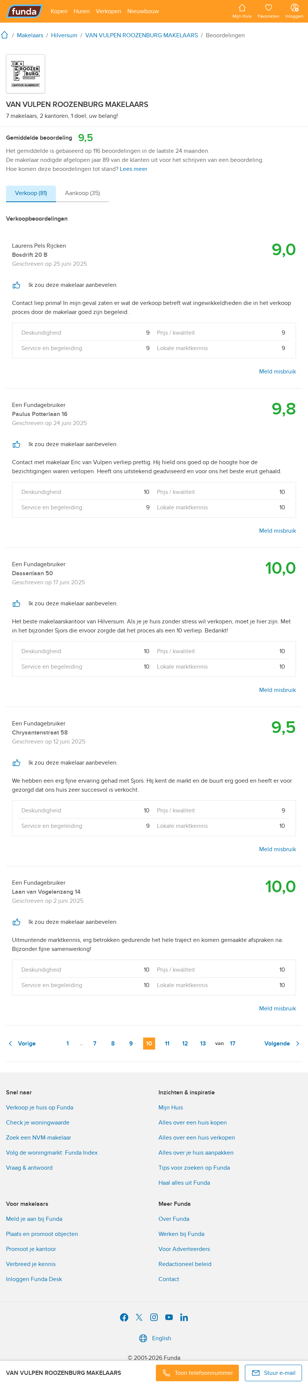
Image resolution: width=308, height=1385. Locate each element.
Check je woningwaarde (37, 1122)
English (161, 1338)
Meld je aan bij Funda (34, 1219)
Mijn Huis (171, 1107)
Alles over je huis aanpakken (196, 1152)
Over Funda (174, 1219)
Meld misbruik (277, 371)
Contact (169, 1279)
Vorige (27, 1043)
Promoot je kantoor (31, 1249)
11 (167, 1043)
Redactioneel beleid (185, 1264)
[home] (6, 34)
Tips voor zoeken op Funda (194, 1168)
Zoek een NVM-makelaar (38, 1137)
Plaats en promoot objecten (42, 1234)
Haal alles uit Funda (184, 1183)
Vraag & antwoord (29, 1168)
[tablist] (57, 194)
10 (149, 1043)
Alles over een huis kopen (193, 1122)
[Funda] (24, 11)
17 (233, 1043)
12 (185, 1043)
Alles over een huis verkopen (197, 1137)
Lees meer (133, 169)
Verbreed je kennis (31, 1264)
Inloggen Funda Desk (34, 1279)
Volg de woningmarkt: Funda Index (52, 1152)
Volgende (277, 1043)
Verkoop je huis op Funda (39, 1107)
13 (203, 1043)
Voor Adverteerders (184, 1249)
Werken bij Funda (181, 1234)
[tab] (31, 194)
